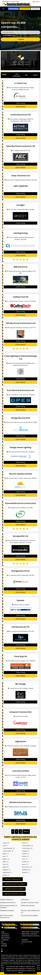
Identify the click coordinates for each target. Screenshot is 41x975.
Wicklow (5, 875)
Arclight (20, 205)
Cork (4, 845)
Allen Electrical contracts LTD (20, 146)
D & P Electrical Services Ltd (20, 390)
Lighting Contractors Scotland (15, 884)
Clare (23, 843)
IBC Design (20, 684)
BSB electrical (20, 267)
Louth (4, 864)
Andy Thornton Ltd (20, 175)
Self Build (4, 946)
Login (3, 932)
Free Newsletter (35, 8)
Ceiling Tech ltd (20, 297)
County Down (26, 848)
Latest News (5, 936)
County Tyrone (7, 851)
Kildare (24, 856)
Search (21, 39)
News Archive (5, 938)
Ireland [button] (37, 1)
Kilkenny (5, 859)
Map (26, 75)
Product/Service (9, 35)
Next (25, 831)
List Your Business (24, 8)
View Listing (21, 103)
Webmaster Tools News (29, 934)
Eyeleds (20, 600)
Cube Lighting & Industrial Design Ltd (20, 357)
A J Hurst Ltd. (20, 83)
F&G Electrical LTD (20, 627)
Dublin (4, 853)
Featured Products (13, 8)
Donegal (24, 851)
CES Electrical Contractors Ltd (20, 323)
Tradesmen (5, 940)
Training (3, 944)
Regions (35, 75)
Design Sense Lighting (20, 447)
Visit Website (21, 107)
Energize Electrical (21, 571)
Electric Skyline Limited (20, 473)
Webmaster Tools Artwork (30, 932)
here (23, 971)
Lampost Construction (20, 712)
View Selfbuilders (17, 75)
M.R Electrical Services (21, 802)
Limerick (24, 862)
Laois (23, 859)
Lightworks (20, 741)
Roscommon (26, 867)
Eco (2, 942)
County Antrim (26, 845)
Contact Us (5, 934)
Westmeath (6, 872)
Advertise (25, 940)
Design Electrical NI (20, 418)
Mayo (23, 864)
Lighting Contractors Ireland (14, 889)
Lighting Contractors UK (12, 879)
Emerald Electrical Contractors (20, 503)
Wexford (24, 872)
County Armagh (7, 848)
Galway (24, 853)
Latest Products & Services (30, 936)
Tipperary (5, 870)
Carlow (5, 843)
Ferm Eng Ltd (20, 656)
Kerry (4, 856)
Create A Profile (27, 942)
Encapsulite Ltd (20, 536)
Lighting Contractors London (14, 894)
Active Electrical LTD (20, 114)
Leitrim (4, 862)
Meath (4, 867)
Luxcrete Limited (20, 771)
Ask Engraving (20, 233)
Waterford (25, 870)
